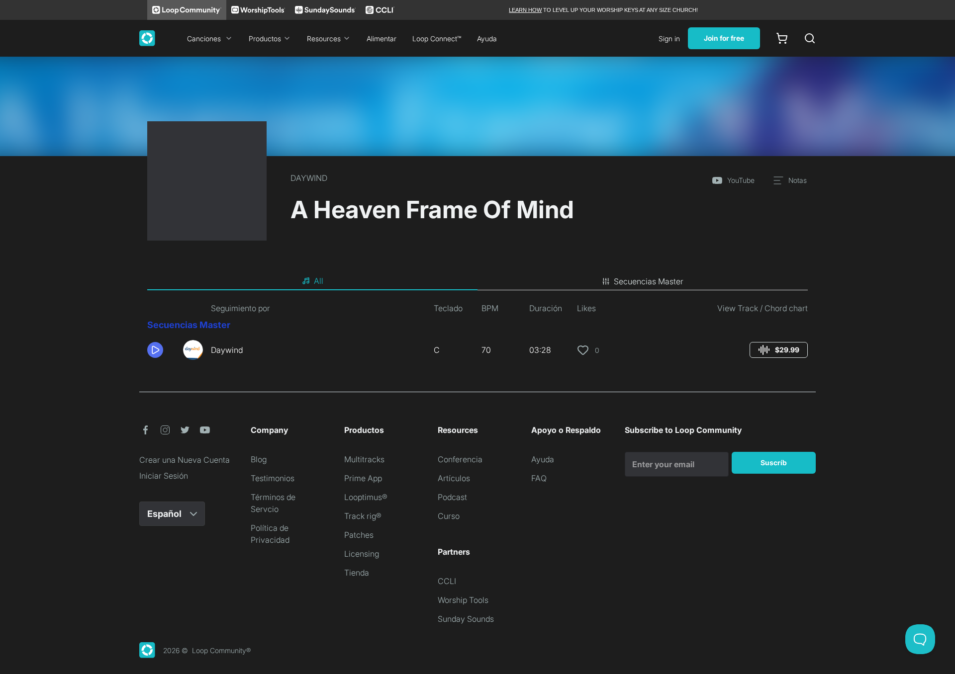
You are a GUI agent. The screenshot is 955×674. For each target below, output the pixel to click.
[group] (779, 350)
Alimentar (381, 38)
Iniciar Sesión (163, 476)
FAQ (539, 478)
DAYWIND (308, 178)
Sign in (669, 38)
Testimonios (272, 478)
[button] (161, 350)
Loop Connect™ (436, 38)
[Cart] (782, 38)
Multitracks (364, 459)
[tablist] (477, 281)
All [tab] (318, 281)
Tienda (356, 573)
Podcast (452, 497)
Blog (259, 459)
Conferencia (460, 459)
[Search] (810, 38)
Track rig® (363, 516)
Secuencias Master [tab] (648, 281)
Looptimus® (365, 497)
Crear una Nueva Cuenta (184, 460)
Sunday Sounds (466, 619)
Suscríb (774, 462)
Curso (449, 516)
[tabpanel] (477, 335)
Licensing (361, 554)
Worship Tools (463, 600)
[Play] (155, 350)
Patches (359, 535)
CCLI (447, 581)
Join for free (724, 38)
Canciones (204, 38)
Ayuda (487, 38)
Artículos (454, 478)
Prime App (363, 478)
